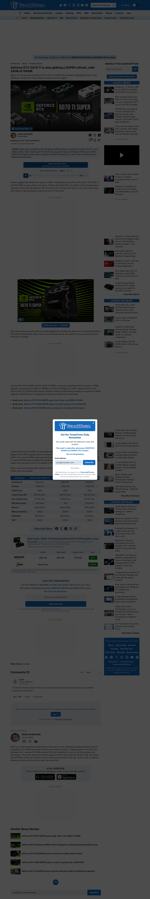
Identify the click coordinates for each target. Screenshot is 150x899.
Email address (60, 458)
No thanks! (75, 468)
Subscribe (89, 462)
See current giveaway (75, 454)
